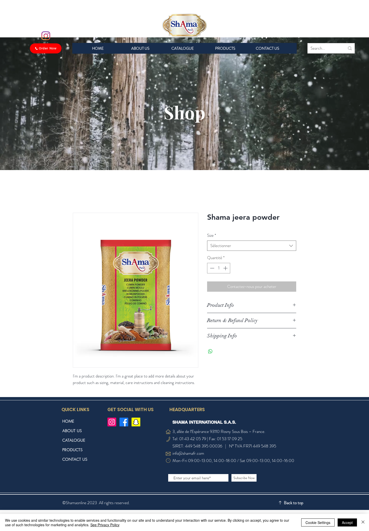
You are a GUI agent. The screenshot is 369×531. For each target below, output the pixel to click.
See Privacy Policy (104, 524)
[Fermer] (363, 522)
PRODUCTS (72, 449)
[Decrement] (211, 268)
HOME (68, 421)
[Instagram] (45, 35)
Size (211, 235)
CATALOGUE (73, 440)
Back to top (293, 503)
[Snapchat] (136, 422)
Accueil (78, 194)
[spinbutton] (218, 268)
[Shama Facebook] (123, 422)
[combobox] (251, 246)
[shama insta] (111, 422)
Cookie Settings (317, 522)
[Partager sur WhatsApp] (210, 351)
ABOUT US (72, 430)
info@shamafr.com (188, 453)
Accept (347, 522)
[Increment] (226, 268)
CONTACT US (74, 459)
